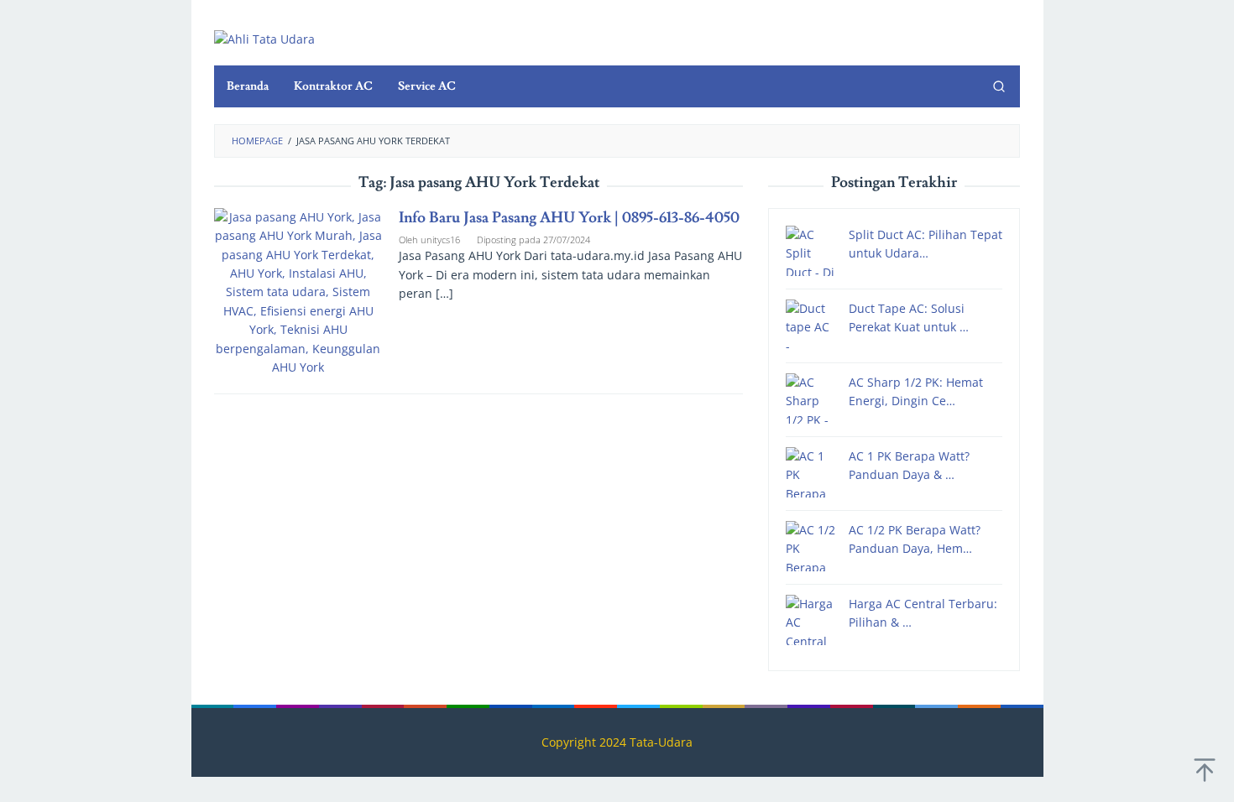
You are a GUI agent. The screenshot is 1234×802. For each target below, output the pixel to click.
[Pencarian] (999, 86)
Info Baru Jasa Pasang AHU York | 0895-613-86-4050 (569, 217)
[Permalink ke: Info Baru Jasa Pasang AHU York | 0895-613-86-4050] (298, 291)
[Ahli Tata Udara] (264, 38)
